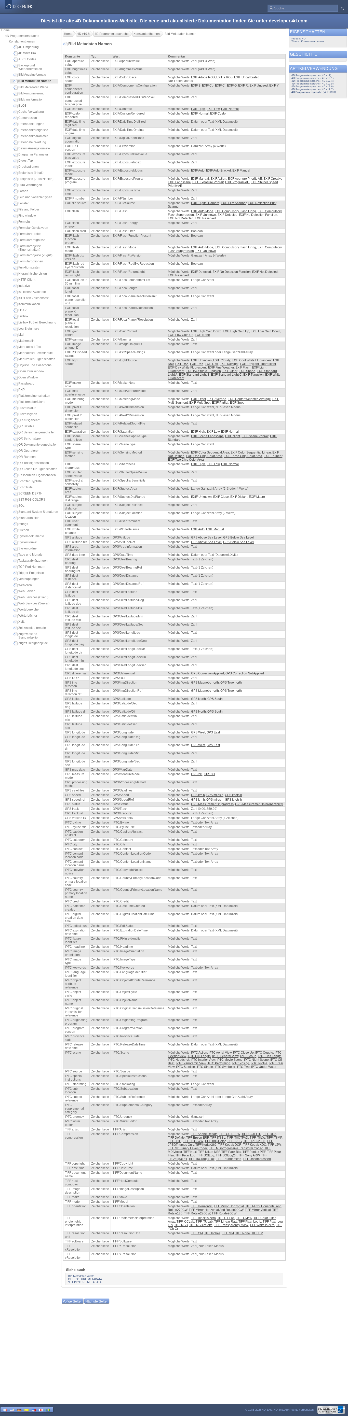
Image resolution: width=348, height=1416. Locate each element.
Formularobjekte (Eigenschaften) (29, 247)
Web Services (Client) (33, 597)
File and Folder (28, 209)
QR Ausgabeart (28, 420)
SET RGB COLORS (31, 499)
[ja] (41, 1409)
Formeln (24, 221)
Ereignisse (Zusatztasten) (35, 179)
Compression (27, 118)
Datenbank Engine (31, 124)
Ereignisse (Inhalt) (31, 173)
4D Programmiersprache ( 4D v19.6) (312, 86)
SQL (21, 505)
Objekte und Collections (34, 365)
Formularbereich (29, 234)
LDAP (22, 310)
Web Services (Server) (33, 603)
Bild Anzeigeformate (32, 74)
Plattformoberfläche (31, 402)
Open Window (28, 377)
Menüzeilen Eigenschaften (36, 359)
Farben (23, 191)
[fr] (5, 1409)
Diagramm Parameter (33, 154)
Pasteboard (26, 383)
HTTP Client (26, 279)
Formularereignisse (31, 240)
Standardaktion (28, 518)
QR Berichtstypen (30, 438)
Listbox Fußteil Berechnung (37, 322)
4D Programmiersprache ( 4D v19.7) (312, 89)
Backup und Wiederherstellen (30, 67)
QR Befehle (26, 426)
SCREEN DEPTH (30, 493)
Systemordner (28, 548)
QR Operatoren (28, 450)
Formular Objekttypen (33, 228)
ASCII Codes (27, 59)
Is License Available (32, 292)
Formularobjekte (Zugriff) (35, 255)
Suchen (23, 530)
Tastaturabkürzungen (33, 560)
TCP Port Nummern (31, 567)
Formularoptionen (30, 261)
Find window (27, 215)
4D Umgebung (28, 47)
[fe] (33, 1409)
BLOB (22, 105)
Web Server (26, 591)
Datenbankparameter (33, 136)
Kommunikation (29, 304)
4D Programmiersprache (22, 36)
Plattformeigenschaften (34, 396)
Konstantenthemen (22, 41)
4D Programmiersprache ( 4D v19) (311, 75)
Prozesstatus (27, 408)
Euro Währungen (30, 185)
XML (21, 622)
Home (5, 30)
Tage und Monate (30, 554)
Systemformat (27, 542)
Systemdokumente (31, 536)
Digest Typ (25, 160)
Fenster (23, 203)
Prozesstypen (27, 414)
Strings (23, 524)
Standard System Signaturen (38, 512)
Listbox (23, 316)
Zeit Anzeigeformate (32, 628)
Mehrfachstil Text (30, 347)
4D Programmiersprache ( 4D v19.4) (312, 80)
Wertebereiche (28, 609)
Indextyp (24, 286)
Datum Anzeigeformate (34, 148)
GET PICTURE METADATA (85, 1279)
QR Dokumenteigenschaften (38, 444)
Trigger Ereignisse (31, 573)
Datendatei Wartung (32, 142)
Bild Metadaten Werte (33, 87)
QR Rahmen (27, 457)
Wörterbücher (27, 615)
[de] (19, 1409)
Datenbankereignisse (33, 130)
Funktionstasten (29, 267)
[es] (26, 1409)
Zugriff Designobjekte (33, 643)
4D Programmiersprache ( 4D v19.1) (312, 78)
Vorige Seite (72, 1301)
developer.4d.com (288, 20)
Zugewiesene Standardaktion (28, 635)
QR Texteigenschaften (33, 463)
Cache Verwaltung (31, 112)
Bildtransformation (31, 99)
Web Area (25, 585)
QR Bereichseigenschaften (37, 432)
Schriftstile (25, 487)
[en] (12, 1409)
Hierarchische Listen (32, 273)
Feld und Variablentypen (35, 197)
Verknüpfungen (28, 579)
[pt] (48, 1409)
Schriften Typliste (30, 481)
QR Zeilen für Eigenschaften (37, 469)
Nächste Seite (95, 1301)
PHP (21, 389)
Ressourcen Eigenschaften (37, 475)
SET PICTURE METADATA (84, 1282)
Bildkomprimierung (31, 93)
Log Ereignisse (28, 328)
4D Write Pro (27, 53)
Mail (21, 334)
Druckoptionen (28, 166)
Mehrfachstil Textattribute (35, 353)
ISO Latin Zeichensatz (33, 298)
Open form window (31, 371)
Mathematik (26, 341)
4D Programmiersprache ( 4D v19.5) (312, 83)
